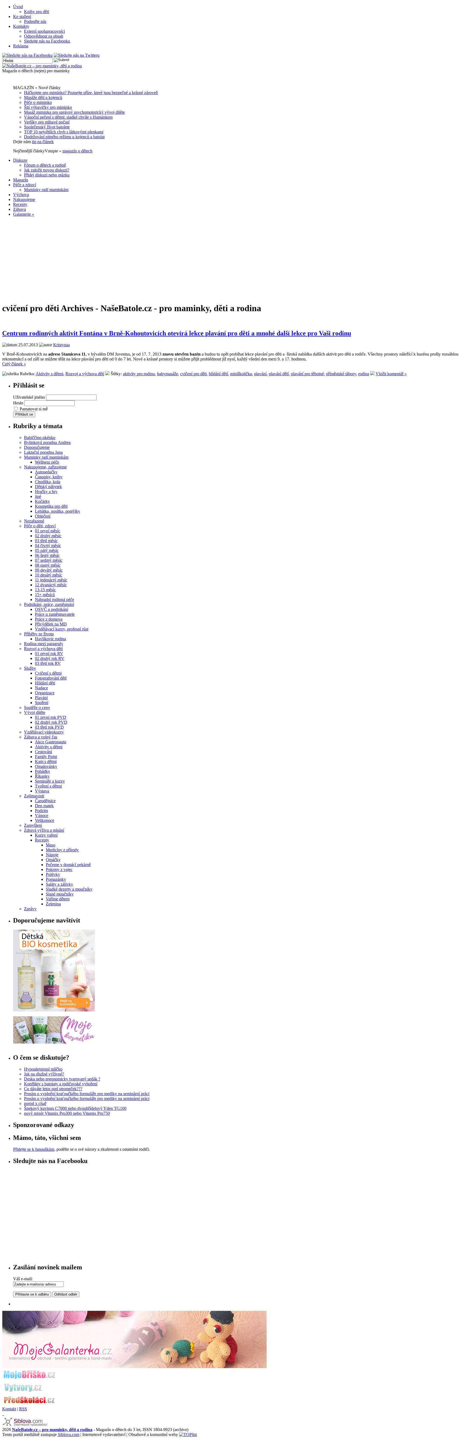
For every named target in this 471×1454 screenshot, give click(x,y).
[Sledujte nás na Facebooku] (27, 55)
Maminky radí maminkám (46, 189)
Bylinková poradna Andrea (47, 442)
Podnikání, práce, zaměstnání (49, 604)
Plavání (41, 697)
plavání (260, 373)
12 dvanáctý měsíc (51, 584)
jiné (38, 496)
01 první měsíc (47, 530)
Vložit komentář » (391, 373)
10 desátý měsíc (48, 575)
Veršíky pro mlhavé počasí (47, 122)
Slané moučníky (60, 894)
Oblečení (42, 516)
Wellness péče (47, 462)
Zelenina (53, 904)
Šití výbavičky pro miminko (48, 107)
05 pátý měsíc (47, 550)
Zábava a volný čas (40, 737)
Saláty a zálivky (59, 884)
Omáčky (53, 859)
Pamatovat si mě (34, 409)
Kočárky (42, 501)
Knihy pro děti (36, 11)
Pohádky (42, 771)
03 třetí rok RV (48, 663)
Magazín (20, 180)
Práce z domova (48, 619)
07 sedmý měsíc (48, 560)
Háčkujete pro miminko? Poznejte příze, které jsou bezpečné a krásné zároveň (91, 92)
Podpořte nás (35, 21)
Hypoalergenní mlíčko (43, 1069)
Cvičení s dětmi (48, 673)
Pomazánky (56, 879)
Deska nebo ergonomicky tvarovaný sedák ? (62, 1079)
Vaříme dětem (58, 899)
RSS (23, 1409)
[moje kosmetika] (54, 1042)
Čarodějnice (45, 800)
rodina (363, 373)
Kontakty (21, 26)
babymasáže (167, 373)
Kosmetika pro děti (51, 506)
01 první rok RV (49, 653)
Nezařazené (34, 521)
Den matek (44, 805)
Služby (30, 668)
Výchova (21, 194)
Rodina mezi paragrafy (43, 643)
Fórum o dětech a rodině (45, 165)
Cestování (43, 751)
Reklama (20, 46)
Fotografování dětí (51, 678)
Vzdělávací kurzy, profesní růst (61, 629)
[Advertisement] (235, 259)
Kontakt (9, 1409)
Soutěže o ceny (37, 707)
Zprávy (30, 908)
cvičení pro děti (193, 373)
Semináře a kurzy (50, 781)
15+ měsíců (45, 594)
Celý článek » (14, 364)
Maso (50, 845)
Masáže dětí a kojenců (43, 97)
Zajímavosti (34, 796)
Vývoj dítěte (34, 712)
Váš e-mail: (23, 1278)
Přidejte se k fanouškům (33, 1149)
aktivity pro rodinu (139, 373)
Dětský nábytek (48, 486)
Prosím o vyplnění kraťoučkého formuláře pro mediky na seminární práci (86, 1093)
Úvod (18, 6)
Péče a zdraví (24, 184)
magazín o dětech (77, 151)
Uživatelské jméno (29, 397)
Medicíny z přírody (62, 850)
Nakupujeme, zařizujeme (45, 467)
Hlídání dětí (45, 683)
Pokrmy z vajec (59, 869)
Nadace (41, 688)
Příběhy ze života (39, 634)
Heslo (18, 403)
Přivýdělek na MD (51, 624)
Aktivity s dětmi (49, 373)
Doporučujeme (37, 447)
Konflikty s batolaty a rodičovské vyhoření (60, 1084)
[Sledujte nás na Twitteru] (76, 55)
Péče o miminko (38, 102)
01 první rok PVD (50, 717)
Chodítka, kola (47, 481)
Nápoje (52, 854)
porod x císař (35, 1103)
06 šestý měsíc (47, 555)
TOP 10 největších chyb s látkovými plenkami (63, 132)
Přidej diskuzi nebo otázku (47, 175)
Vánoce (41, 815)
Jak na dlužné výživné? (44, 1074)
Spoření (41, 702)
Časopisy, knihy (48, 476)
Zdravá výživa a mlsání (44, 830)
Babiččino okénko (39, 437)
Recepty (20, 204)
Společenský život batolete (47, 127)
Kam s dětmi (46, 761)
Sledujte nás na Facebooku (47, 41)
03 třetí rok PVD (49, 727)
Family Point (46, 756)
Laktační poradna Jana (43, 452)
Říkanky (42, 776)
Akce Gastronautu (50, 742)
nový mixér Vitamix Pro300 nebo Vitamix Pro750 (67, 1113)
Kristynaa (61, 345)
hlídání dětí (218, 373)
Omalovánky (46, 766)
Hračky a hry (46, 491)
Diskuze (20, 160)
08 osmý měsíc (48, 565)
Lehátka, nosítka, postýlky (57, 511)
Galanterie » (23, 214)
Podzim (41, 810)
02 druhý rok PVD (51, 722)
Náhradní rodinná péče (54, 599)
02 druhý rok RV (49, 658)
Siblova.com (68, 1434)
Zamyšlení (33, 825)
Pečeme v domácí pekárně (68, 864)
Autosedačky (46, 472)
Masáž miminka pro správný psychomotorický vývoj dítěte (74, 112)
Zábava (19, 209)
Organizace (45, 692)
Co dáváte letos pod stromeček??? (53, 1088)
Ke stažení (22, 16)
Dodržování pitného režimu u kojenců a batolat (64, 136)
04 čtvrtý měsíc (48, 545)
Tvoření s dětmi (48, 786)
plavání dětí (279, 373)
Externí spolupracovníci (44, 31)
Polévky (53, 874)
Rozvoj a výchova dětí (84, 373)
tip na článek (43, 141)
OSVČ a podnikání (51, 609)
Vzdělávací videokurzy (44, 732)
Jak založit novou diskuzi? (46, 170)
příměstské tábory (341, 373)
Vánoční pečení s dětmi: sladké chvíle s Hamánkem (68, 117)
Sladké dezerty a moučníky (69, 889)
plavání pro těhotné (307, 373)
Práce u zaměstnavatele (55, 614)
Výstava (42, 791)
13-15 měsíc (45, 589)
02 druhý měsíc (48, 535)
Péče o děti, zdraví (40, 526)
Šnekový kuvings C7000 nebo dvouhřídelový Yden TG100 (75, 1108)
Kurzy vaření (46, 835)
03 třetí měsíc (46, 540)
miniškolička (241, 373)
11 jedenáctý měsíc (51, 580)
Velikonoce (44, 820)
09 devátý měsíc (49, 570)
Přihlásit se (24, 414)
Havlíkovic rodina (50, 638)
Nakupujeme (24, 199)
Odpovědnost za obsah (43, 36)
